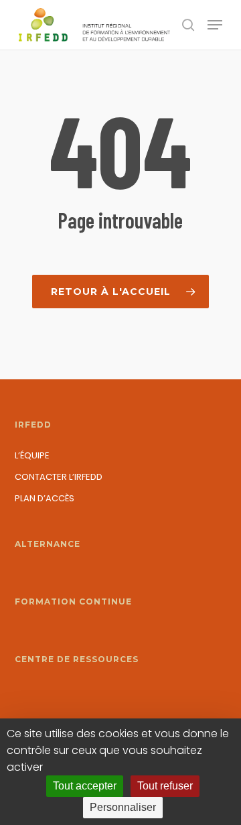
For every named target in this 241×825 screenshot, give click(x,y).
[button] (215, 24)
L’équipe (32, 455)
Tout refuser (165, 785)
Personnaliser (123, 807)
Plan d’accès (44, 498)
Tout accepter (84, 785)
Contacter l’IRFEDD (58, 476)
